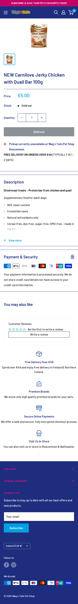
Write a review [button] (39, 334)
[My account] (63, 12)
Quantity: (9, 117)
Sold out (39, 131)
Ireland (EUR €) (14, 545)
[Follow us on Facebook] (6, 564)
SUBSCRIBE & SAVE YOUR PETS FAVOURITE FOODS (39, 3)
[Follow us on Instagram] (13, 564)
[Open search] (56, 12)
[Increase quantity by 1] (42, 118)
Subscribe (16, 528)
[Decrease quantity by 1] (22, 118)
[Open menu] (6, 12)
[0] (71, 12)
